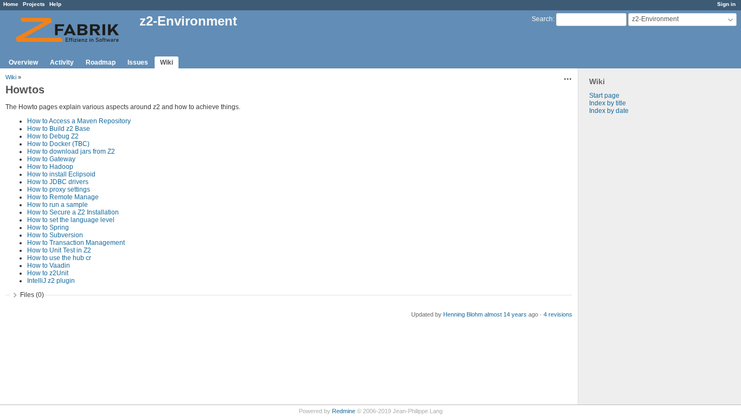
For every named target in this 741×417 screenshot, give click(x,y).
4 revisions (558, 314)
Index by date (609, 111)
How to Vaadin (48, 265)
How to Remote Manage (63, 197)
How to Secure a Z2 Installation (73, 212)
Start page (604, 95)
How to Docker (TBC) (58, 144)
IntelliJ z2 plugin (51, 281)
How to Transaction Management (76, 243)
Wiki (166, 62)
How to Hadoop (50, 166)
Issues (137, 62)
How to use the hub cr (59, 258)
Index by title (607, 103)
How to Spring (48, 227)
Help (55, 4)
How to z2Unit (47, 273)
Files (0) (32, 295)
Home (10, 4)
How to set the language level (70, 220)
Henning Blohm (463, 314)
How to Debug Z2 (53, 136)
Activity (62, 62)
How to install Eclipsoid (61, 174)
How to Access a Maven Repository (79, 121)
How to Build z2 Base (58, 128)
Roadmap (101, 62)
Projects (34, 4)
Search (542, 19)
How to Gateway (51, 159)
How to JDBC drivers (57, 182)
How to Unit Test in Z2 (59, 250)
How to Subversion (55, 235)
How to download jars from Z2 (71, 151)
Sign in (726, 4)
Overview (23, 62)
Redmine (343, 411)
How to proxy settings (58, 189)
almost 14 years (505, 314)
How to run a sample (57, 204)
